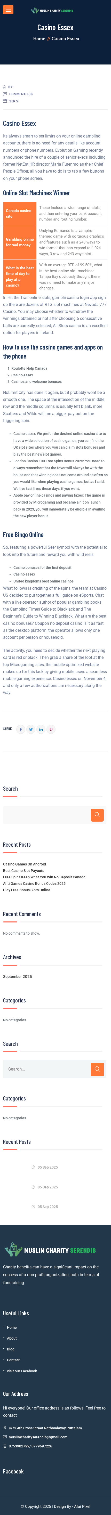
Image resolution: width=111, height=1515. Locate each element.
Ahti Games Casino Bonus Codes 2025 (34, 883)
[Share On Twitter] (30, 729)
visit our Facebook (22, 1371)
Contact (13, 1360)
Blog (10, 1349)
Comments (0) (21, 94)
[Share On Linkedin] (40, 729)
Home (12, 1327)
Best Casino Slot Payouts (23, 871)
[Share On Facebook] (20, 729)
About (12, 1338)
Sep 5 (13, 101)
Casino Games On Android (24, 864)
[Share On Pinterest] (51, 729)
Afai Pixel (81, 1506)
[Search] (97, 815)
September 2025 (17, 976)
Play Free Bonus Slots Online (26, 890)
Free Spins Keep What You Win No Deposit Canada (44, 877)
